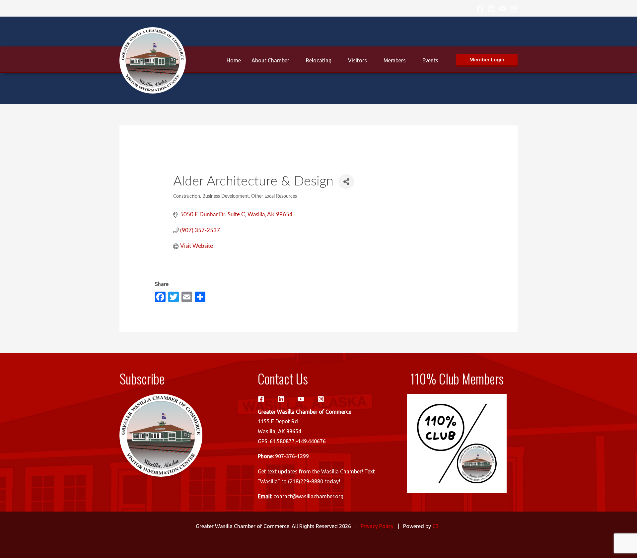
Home (234, 60)
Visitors (357, 60)
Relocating (318, 60)
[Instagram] (514, 8)
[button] (487, 60)
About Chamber (270, 60)
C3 (435, 526)
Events (430, 60)
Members (395, 60)
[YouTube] (502, 8)
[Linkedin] (491, 8)
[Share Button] (346, 181)
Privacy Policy (377, 526)
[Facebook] (480, 8)
